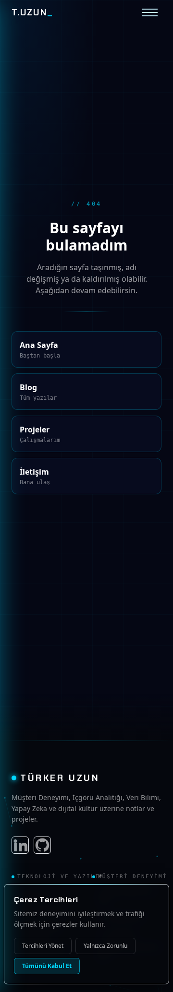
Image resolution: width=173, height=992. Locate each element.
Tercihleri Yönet (44, 946)
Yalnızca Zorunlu (109, 946)
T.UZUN (32, 12)
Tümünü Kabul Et (45, 966)
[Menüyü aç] (149, 12)
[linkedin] (20, 845)
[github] (42, 845)
